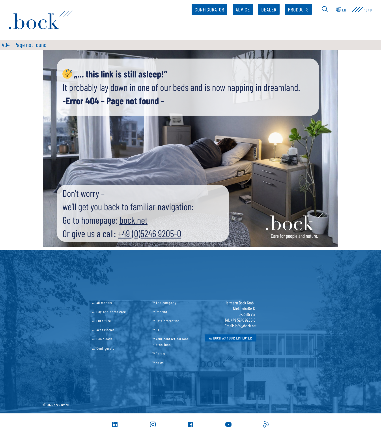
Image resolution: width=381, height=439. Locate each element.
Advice (243, 9)
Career (161, 353)
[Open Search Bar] (325, 9)
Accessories (105, 329)
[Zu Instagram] (152, 424)
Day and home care (111, 311)
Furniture (103, 320)
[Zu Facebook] (190, 424)
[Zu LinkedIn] (114, 424)
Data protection (168, 320)
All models (104, 302)
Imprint (161, 311)
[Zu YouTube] (228, 424)
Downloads (104, 338)
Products (298, 9)
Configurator (209, 9)
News (160, 362)
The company (166, 302)
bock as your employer (232, 338)
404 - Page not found (24, 44)
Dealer (268, 9)
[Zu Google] (266, 424)
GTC (158, 329)
